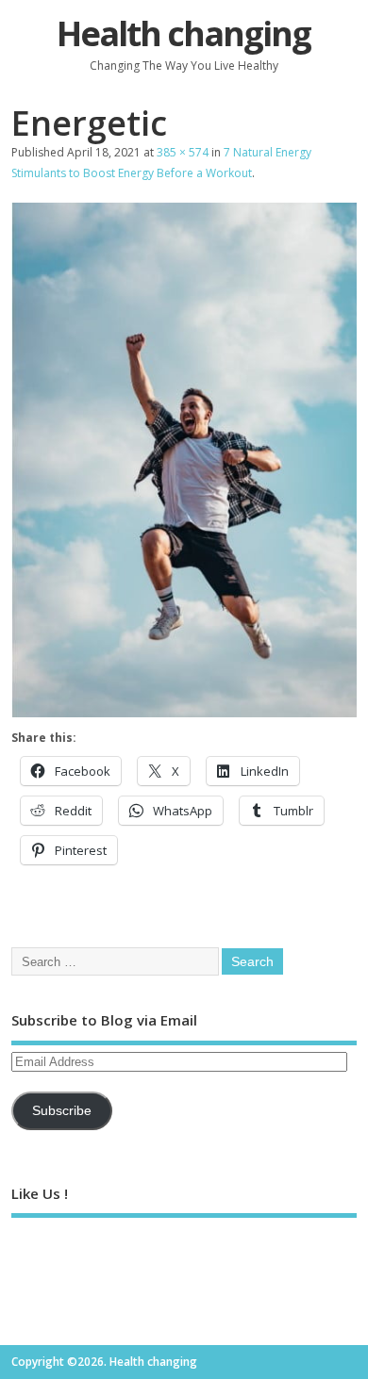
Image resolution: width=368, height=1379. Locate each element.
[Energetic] (184, 711)
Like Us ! (39, 1193)
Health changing (183, 33)
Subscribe (62, 1111)
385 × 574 (183, 152)
